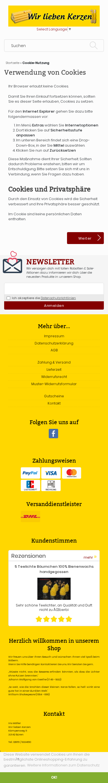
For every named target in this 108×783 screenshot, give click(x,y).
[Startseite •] (54, 16)
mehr (90, 556)
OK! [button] (54, 777)
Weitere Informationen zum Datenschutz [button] (63, 765)
